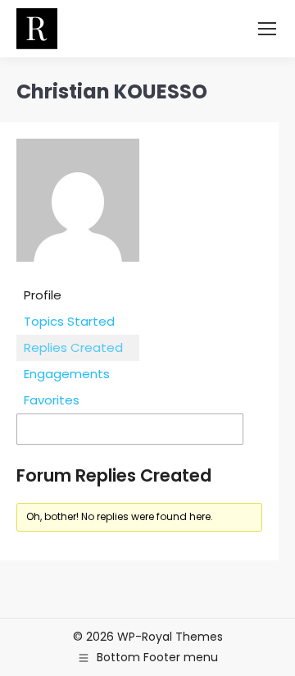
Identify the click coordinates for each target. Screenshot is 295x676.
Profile (42, 295)
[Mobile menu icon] (267, 28)
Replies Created (73, 347)
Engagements (67, 373)
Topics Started (69, 321)
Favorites (51, 400)
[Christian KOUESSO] (77, 273)
